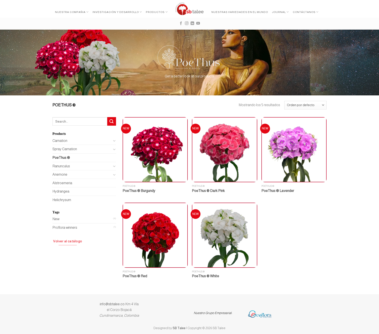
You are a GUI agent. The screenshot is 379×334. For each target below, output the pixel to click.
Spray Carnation (64, 149)
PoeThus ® (61, 157)
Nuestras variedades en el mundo (239, 12)
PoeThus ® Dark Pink (208, 191)
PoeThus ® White (205, 276)
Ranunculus (61, 166)
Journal (279, 12)
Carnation (59, 141)
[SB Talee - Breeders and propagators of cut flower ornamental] (189, 9)
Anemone (59, 174)
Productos (155, 12)
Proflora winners (64, 227)
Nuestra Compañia (70, 12)
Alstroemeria (62, 183)
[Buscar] (111, 121)
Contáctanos (304, 12)
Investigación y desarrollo (116, 12)
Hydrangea (60, 191)
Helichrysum (61, 200)
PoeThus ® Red (135, 276)
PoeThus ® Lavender (277, 191)
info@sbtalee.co (112, 304)
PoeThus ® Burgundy (139, 191)
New (55, 219)
